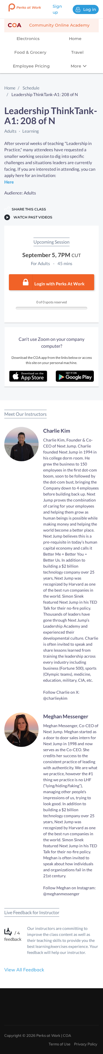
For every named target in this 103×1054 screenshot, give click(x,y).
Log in (89, 9)
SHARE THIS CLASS (28, 209)
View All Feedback (24, 970)
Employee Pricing (31, 66)
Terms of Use (59, 1044)
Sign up (57, 9)
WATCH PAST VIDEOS (32, 217)
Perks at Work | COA (53, 1035)
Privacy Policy (85, 1044)
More (76, 66)
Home (75, 38)
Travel (77, 52)
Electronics (28, 38)
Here (9, 181)
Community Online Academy (49, 25)
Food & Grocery (30, 52)
